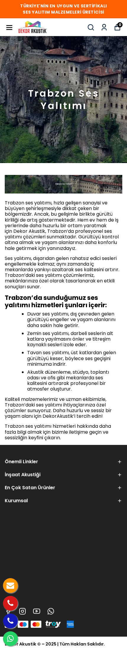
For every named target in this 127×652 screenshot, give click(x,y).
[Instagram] (22, 611)
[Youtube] (36, 611)
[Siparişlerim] (104, 27)
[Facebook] (8, 611)
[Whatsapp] (50, 611)
